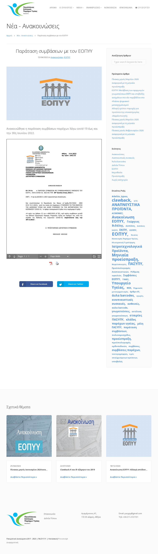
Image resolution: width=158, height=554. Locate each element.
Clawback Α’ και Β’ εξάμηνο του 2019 (77, 469)
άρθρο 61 (134, 291)
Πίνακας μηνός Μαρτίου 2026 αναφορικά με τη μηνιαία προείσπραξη (125, 83)
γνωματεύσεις (121, 311)
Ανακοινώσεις (57, 57)
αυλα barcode (119, 307)
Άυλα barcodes (119, 161)
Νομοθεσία (110, 7)
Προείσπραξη (118, 176)
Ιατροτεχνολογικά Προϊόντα (127, 248)
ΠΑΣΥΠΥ (135, 263)
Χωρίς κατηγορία (120, 179)
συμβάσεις (134, 346)
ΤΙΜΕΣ (125, 279)
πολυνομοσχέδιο (121, 335)
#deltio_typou (119, 196)
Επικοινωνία (126, 7)
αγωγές (139, 296)
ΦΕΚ (129, 287)
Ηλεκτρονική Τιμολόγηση (123, 242)
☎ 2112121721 (142, 7)
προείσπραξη (121, 339)
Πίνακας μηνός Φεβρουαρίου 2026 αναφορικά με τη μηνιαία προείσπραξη (127, 134)
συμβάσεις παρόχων (126, 350)
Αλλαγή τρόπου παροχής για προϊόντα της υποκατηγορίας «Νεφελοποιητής (125, 112)
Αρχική (53, 7)
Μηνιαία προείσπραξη (125, 257)
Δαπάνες (130, 225)
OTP (135, 201)
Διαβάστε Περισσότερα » (23, 477)
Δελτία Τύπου (118, 165)
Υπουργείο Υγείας (121, 285)
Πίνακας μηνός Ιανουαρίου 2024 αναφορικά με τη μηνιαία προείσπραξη (29, 469)
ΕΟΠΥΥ (67, 57)
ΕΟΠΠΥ (132, 230)
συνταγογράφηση (119, 354)
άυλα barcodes (123, 295)
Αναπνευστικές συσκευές (123, 157)
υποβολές (117, 361)
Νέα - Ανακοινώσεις (25, 35)
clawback (121, 200)
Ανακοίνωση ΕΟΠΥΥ (123, 219)
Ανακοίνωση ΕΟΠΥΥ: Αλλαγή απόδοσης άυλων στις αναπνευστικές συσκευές (129, 469)
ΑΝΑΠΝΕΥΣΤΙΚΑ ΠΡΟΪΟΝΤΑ (126, 206)
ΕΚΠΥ (123, 230)
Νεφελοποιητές (119, 264)
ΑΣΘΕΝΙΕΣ (117, 213)
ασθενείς (133, 303)
